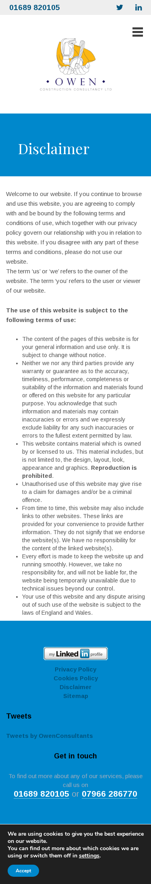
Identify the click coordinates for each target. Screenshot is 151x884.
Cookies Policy (76, 678)
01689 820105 (34, 7)
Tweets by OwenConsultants (49, 735)
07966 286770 (109, 793)
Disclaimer (75, 687)
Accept (23, 870)
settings (89, 855)
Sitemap (75, 695)
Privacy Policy (75, 669)
